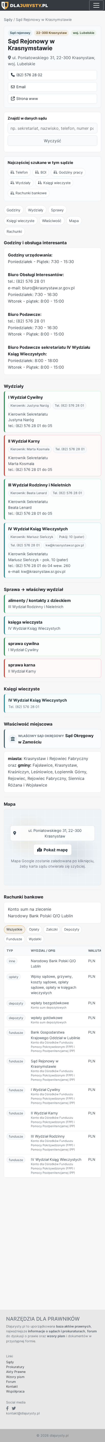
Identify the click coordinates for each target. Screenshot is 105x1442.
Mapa (74, 220)
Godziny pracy (71, 172)
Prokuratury (15, 1367)
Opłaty (34, 929)
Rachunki (14, 231)
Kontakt (12, 1386)
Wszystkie (14, 929)
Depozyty (71, 929)
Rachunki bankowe (31, 193)
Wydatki (35, 939)
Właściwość (51, 220)
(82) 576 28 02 (29, 75)
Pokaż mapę (56, 849)
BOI (43, 172)
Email (20, 87)
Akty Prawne (15, 1372)
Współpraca (15, 1391)
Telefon (22, 172)
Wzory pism (15, 1377)
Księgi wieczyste (57, 183)
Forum (11, 1382)
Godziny (13, 210)
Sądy (8, 19)
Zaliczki (52, 929)
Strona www (27, 98)
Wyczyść (52, 140)
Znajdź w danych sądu (27, 118)
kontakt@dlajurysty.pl (23, 1413)
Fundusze (14, 939)
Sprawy (57, 210)
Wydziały (23, 183)
